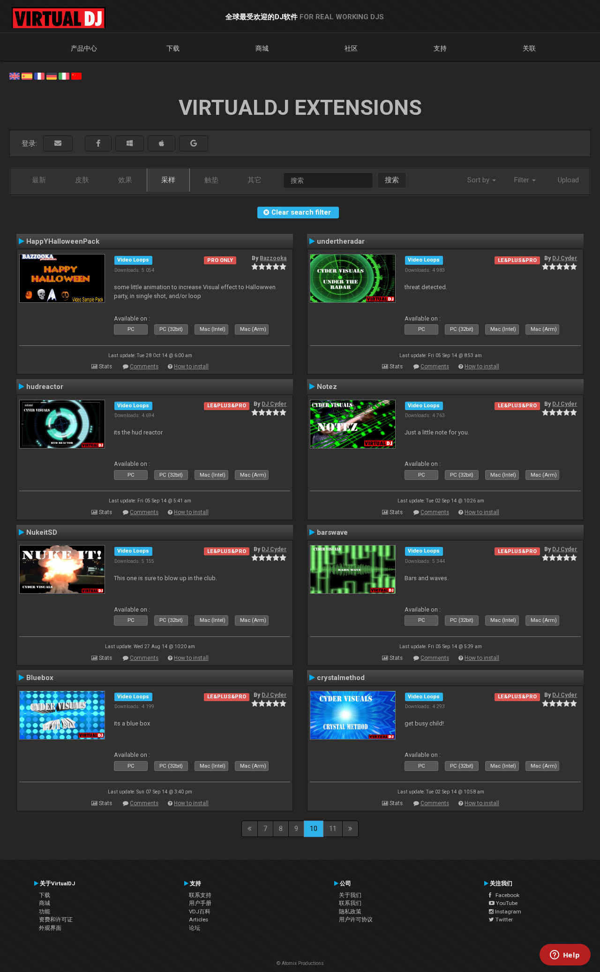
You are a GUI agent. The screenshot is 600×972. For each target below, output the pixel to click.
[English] (14, 75)
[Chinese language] (76, 75)
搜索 (392, 180)
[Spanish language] (27, 75)
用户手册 (200, 903)
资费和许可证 (56, 919)
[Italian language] (64, 75)
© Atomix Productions (300, 963)
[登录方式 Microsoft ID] (129, 143)
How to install (191, 366)
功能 (44, 911)
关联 (529, 48)
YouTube (506, 903)
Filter (522, 180)
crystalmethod (341, 677)
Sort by (479, 180)
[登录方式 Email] (58, 143)
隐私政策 (350, 911)
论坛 (194, 928)
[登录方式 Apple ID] (161, 143)
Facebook (505, 895)
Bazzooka (273, 258)
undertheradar (341, 241)
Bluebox (39, 677)
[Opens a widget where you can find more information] (565, 955)
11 (333, 828)
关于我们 (350, 895)
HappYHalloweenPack (62, 241)
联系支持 (200, 895)
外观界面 (50, 928)
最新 (39, 180)
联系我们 (350, 903)
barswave (332, 532)
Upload (568, 180)
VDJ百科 (199, 911)
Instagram (507, 911)
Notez (327, 386)
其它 (255, 180)
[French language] (39, 75)
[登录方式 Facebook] (98, 143)
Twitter (503, 919)
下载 (173, 48)
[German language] (51, 75)
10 (313, 828)
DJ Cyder (564, 258)
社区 (351, 48)
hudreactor (44, 386)
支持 (440, 48)
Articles (198, 919)
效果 (125, 180)
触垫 (211, 180)
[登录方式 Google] (193, 143)
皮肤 (82, 180)
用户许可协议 (356, 919)
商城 (262, 48)
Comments (144, 366)
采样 (168, 180)
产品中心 (84, 48)
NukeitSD (41, 532)
